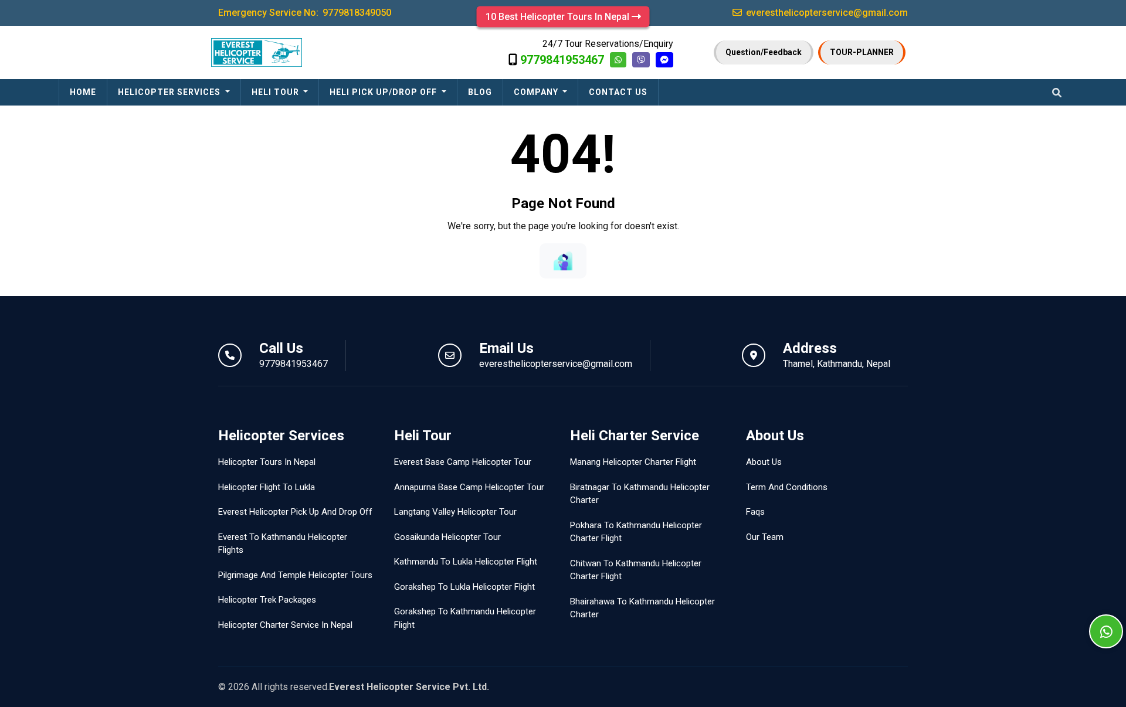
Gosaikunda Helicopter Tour (447, 537)
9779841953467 (562, 60)
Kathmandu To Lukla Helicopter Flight (465, 561)
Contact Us (618, 92)
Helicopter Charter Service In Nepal (285, 625)
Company (537, 92)
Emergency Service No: (304, 12)
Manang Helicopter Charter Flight (633, 462)
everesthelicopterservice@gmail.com (555, 363)
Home (83, 92)
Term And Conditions (786, 487)
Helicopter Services (170, 92)
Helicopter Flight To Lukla (266, 487)
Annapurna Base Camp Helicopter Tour (469, 487)
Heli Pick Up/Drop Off (384, 92)
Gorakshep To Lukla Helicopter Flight (464, 587)
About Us (764, 462)
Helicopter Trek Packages (267, 599)
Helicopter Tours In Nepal (267, 462)
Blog (480, 92)
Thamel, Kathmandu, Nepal (836, 363)
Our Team (765, 537)
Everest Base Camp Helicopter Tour (462, 462)
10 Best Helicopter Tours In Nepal (559, 16)
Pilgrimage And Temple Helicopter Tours (295, 575)
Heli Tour (276, 92)
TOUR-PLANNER (862, 52)
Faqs (755, 512)
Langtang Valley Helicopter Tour (455, 512)
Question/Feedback (763, 52)
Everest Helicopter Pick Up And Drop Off (295, 512)
